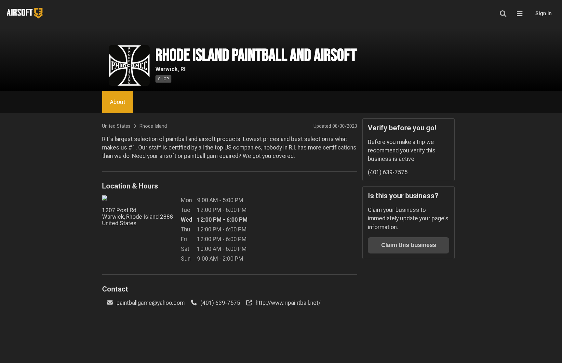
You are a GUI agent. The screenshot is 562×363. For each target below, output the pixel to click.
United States (116, 126)
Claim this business (408, 245)
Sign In (543, 13)
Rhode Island (153, 126)
